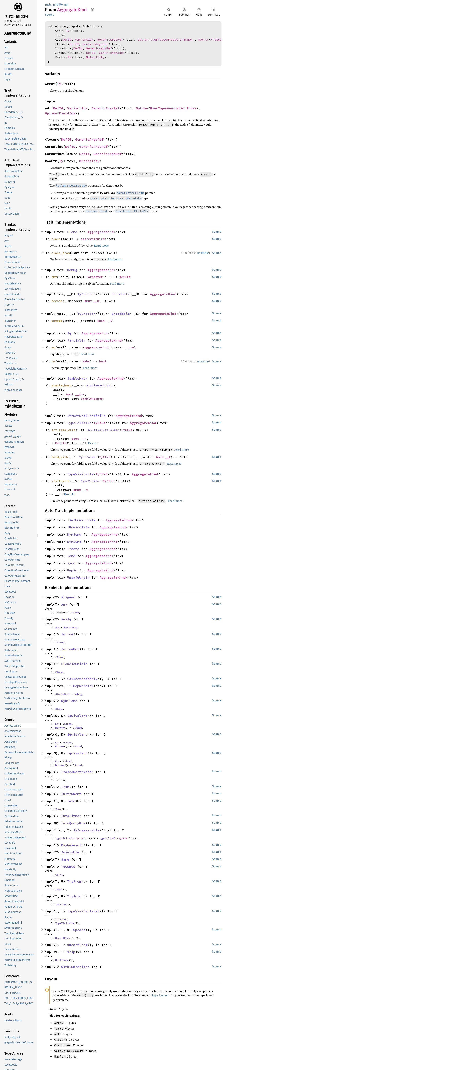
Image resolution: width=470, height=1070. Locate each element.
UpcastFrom (62, 938)
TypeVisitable (80, 474)
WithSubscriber (75, 967)
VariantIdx (84, 39)
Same (65, 859)
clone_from (60, 253)
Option (143, 39)
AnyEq (66, 619)
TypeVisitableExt (83, 911)
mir (66, 4)
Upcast (79, 930)
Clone (72, 232)
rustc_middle (54, 4)
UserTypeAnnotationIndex (171, 39)
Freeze (73, 549)
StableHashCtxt (99, 385)
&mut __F (79, 438)
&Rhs (86, 361)
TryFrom (74, 881)
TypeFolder (88, 457)
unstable (203, 253)
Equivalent (77, 716)
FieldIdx (218, 39)
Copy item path (93, 9)
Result (124, 277)
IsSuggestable (86, 830)
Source (49, 14)
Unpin (72, 570)
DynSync (74, 541)
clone (56, 239)
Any (64, 604)
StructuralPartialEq (86, 416)
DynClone (69, 701)
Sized (75, 612)
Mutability (95, 57)
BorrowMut (70, 649)
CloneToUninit (74, 664)
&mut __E (104, 320)
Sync (71, 563)
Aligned (68, 597)
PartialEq (76, 340)
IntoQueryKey (73, 823)
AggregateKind (100, 232)
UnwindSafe (79, 527)
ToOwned (68, 866)
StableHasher (92, 398)
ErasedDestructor (77, 772)
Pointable (70, 852)
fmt (54, 277)
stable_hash (61, 385)
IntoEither (71, 816)
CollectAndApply (82, 679)
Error (92, 443)
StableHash (77, 378)
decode (56, 301)
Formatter (94, 277)
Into (71, 801)
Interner (61, 919)
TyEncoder (86, 314)
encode (56, 320)
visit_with (60, 481)
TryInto (74, 896)
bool (132, 347)
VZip (71, 952)
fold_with (59, 457)
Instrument (71, 794)
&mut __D (91, 301)
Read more (101, 245)
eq (53, 347)
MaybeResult (72, 845)
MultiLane (61, 960)
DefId (66, 39)
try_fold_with (63, 430)
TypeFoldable (79, 423)
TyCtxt (99, 423)
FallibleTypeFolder (102, 430)
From (65, 787)
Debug (72, 270)
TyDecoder (86, 294)
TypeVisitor (91, 481)
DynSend (74, 534)
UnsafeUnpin (78, 577)
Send (71, 556)
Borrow (67, 634)
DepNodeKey (83, 686)
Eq (69, 333)
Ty (68, 30)
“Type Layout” (159, 995)
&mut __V (80, 490)
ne (53, 361)
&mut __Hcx (75, 394)
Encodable (121, 314)
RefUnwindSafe (82, 520)
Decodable (121, 294)
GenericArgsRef (110, 39)
